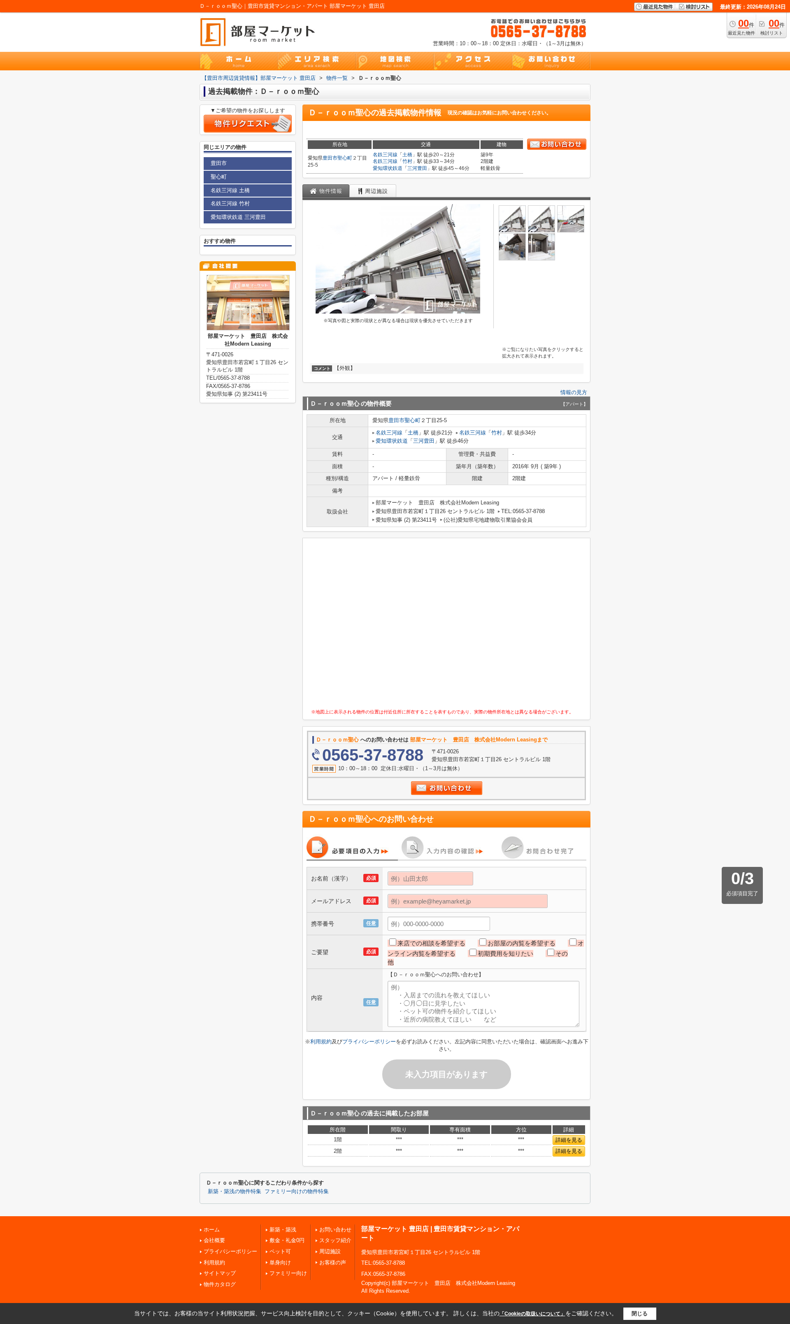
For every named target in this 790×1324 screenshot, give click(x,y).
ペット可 (280, 1251)
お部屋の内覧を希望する (521, 943)
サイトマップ (220, 1273)
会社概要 (214, 1240)
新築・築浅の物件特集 (234, 1191)
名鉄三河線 (385, 155)
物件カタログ (220, 1284)
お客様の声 (332, 1262)
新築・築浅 (283, 1229)
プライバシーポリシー (369, 1041)
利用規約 (321, 1041)
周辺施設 (330, 1251)
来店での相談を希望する (431, 943)
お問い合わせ (335, 1229)
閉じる (640, 1313)
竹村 (407, 161)
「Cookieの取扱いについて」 (532, 1314)
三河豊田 (417, 168)
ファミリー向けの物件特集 (297, 1191)
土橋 (407, 155)
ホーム (212, 1229)
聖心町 (344, 158)
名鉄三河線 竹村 (230, 203)
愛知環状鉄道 (387, 168)
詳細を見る (568, 1140)
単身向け (280, 1262)
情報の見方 (573, 392)
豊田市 (330, 158)
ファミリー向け (288, 1273)
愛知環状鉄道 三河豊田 (238, 217)
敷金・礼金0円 (287, 1240)
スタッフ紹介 (335, 1240)
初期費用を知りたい (505, 953)
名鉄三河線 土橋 (230, 190)
